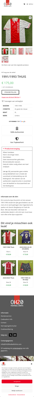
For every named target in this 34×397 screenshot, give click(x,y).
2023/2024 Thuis (8, 278)
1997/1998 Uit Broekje (25, 279)
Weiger (17, 386)
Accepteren (17, 381)
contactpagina (17, 348)
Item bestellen (10, 92)
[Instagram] (15, 335)
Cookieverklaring (12, 394)
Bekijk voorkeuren (17, 390)
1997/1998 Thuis (8, 247)
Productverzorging (12, 149)
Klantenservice (6, 316)
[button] (31, 364)
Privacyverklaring (21, 394)
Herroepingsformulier (9, 326)
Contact (3, 322)
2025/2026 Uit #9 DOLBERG (25, 248)
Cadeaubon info (6, 319)
